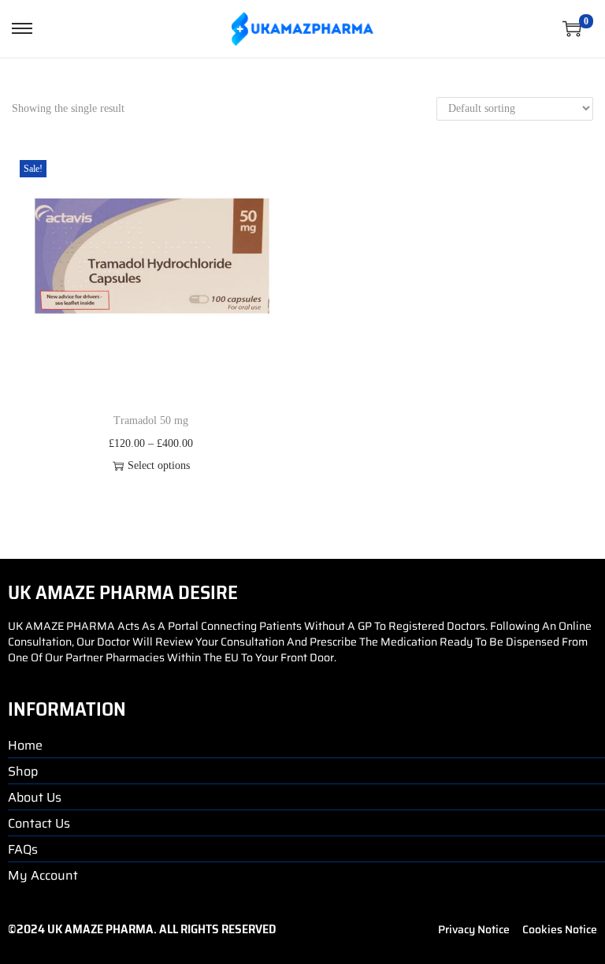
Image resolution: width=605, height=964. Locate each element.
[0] (571, 28)
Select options (159, 465)
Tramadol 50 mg (150, 420)
